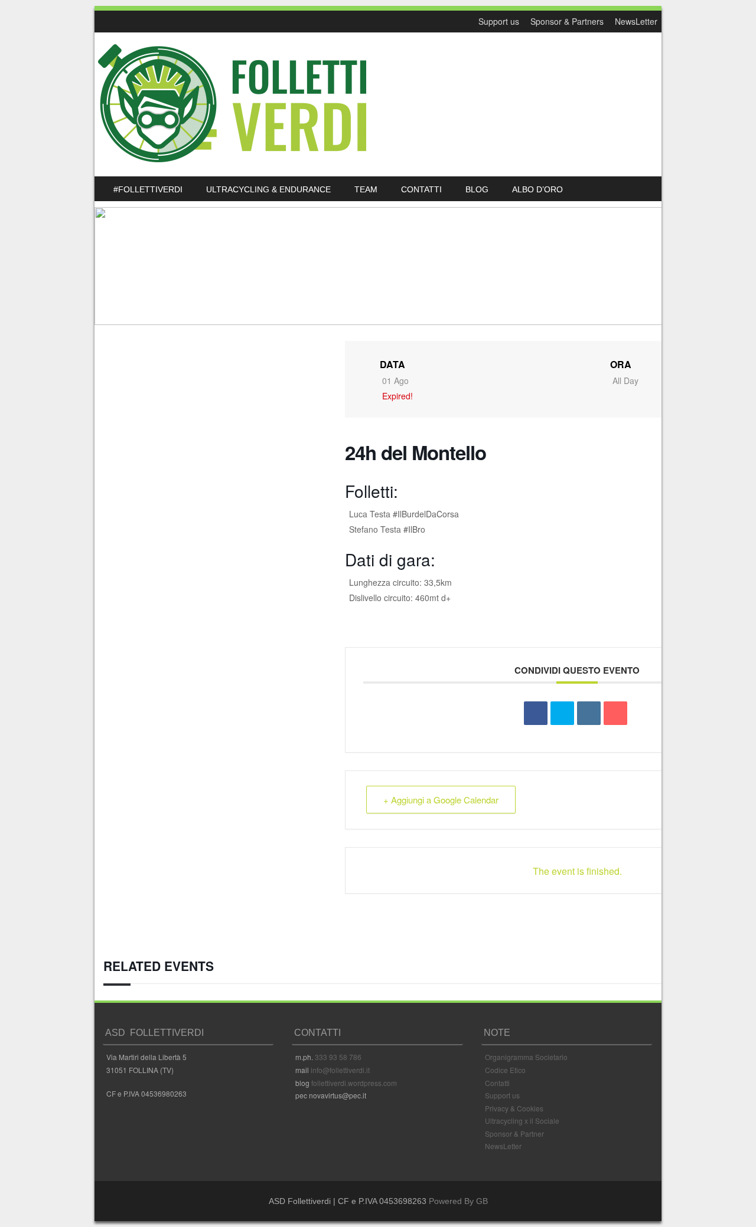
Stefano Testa (375, 529)
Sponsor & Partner (514, 1133)
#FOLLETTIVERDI (148, 189)
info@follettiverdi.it (340, 1070)
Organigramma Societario (526, 1057)
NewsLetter (636, 21)
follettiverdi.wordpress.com (354, 1083)
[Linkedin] (589, 713)
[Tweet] (562, 713)
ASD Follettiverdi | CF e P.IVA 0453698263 (347, 1201)
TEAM (365, 189)
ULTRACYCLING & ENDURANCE (268, 189)
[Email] (615, 713)
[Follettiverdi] (232, 159)
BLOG (476, 189)
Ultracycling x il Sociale (522, 1121)
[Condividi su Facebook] (536, 713)
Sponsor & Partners (567, 21)
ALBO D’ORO (537, 189)
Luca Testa (369, 514)
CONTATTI (421, 189)
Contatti (497, 1083)
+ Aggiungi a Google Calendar (440, 799)
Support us (498, 21)
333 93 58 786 (338, 1057)
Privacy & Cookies (514, 1108)
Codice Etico (505, 1070)
